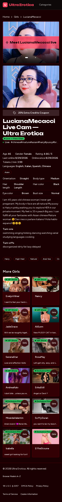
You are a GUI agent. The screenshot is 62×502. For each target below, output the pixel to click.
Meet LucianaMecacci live (36, 43)
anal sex (47, 259)
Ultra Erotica (19, 5)
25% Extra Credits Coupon (35, 113)
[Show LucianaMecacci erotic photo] (26, 57)
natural (33, 259)
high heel (19, 259)
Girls (16, 16)
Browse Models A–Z (12, 476)
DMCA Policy (27, 486)
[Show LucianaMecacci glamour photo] (35, 57)
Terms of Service (10, 494)
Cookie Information (29, 494)
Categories (45, 4)
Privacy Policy (42, 486)
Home (6, 16)
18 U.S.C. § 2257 (10, 486)
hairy (7, 259)
